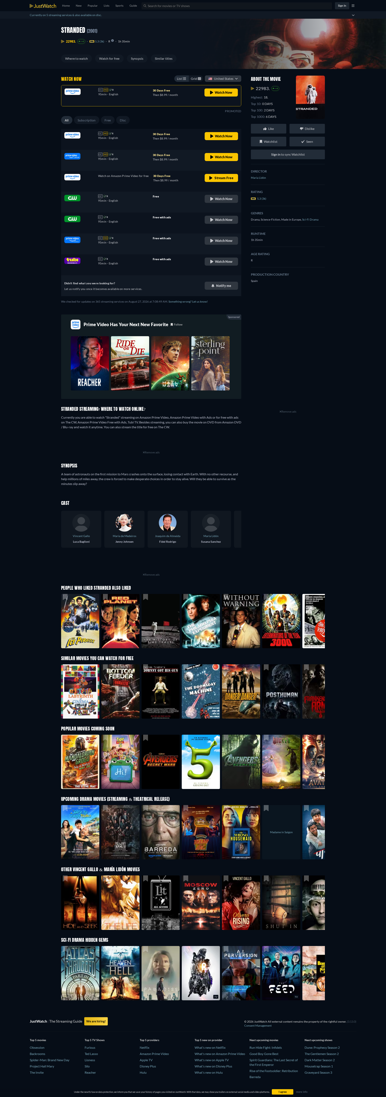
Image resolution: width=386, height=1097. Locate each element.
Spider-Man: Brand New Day (49, 1060)
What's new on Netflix (210, 1047)
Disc (123, 120)
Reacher (90, 1072)
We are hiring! (96, 1021)
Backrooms (37, 1054)
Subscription (87, 120)
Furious (90, 1047)
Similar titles (163, 58)
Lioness (90, 1060)
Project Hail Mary (42, 1066)
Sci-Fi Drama (310, 219)
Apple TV (146, 1060)
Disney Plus (148, 1066)
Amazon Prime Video (154, 1054)
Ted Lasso (91, 1054)
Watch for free (109, 58)
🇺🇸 (220, 78)
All (67, 120)
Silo (87, 1066)
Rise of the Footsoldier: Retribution (273, 1071)
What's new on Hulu (209, 1072)
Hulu (143, 1072)
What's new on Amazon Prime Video (220, 1054)
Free (108, 120)
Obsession (37, 1047)
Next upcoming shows (318, 1040)
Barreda (255, 1077)
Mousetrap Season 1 (319, 1066)
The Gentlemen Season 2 (322, 1054)
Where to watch (76, 58)
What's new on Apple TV (212, 1060)
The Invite (37, 1072)
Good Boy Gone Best (263, 1054)
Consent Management (258, 1025)
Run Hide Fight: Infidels (265, 1047)
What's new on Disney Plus (213, 1066)
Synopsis (137, 58)
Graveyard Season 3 (318, 1072)
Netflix (144, 1047)
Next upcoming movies (263, 1040)
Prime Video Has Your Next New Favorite (126, 324)
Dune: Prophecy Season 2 (322, 1047)
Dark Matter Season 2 (320, 1060)
